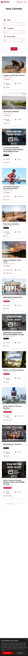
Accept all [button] (7, 653)
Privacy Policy (8, 650)
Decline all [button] (20, 653)
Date (9, 20)
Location (10, 28)
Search (14, 48)
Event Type (11, 36)
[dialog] (14, 647)
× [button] (26, 639)
